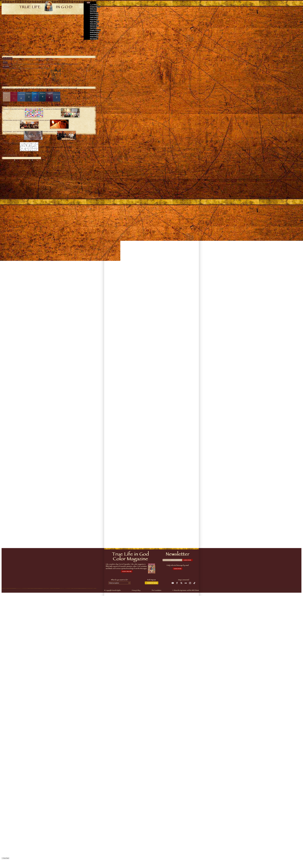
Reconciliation (138, 366)
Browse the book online (13, 664)
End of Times (14, 643)
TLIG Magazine (11, 707)
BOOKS (6, 658)
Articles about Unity (124, 520)
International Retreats (13, 679)
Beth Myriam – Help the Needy (15, 684)
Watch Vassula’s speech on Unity (151, 448)
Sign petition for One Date (151, 520)
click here (143, 499)
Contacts (10, 713)
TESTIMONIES (8, 696)
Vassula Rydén (11, 701)
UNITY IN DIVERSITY (9, 694)
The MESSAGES (8, 603)
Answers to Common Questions (15, 711)
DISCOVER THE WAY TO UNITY (80, 182)
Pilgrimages (176, 458)
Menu (5, 42)
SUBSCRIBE (178, 568)
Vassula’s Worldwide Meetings (15, 675)
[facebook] (177, 583)
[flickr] (186, 583)
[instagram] (190, 583)
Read (12, 609)
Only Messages (15, 323)
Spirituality (13, 613)
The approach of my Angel (14, 703)
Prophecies (13, 647)
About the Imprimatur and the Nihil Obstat (186, 590)
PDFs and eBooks (12, 662)
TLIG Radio (10, 705)
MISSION (7, 673)
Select (9, 620)
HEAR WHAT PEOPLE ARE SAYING (81, 229)
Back (13, 618)
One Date (126, 458)
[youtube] (173, 583)
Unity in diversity (15, 639)
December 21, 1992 (132, 495)
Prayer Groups (163, 458)
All (6, 323)
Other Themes (14, 652)
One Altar (164, 366)
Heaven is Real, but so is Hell (14, 669)
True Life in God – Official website (17, 725)
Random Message (15, 630)
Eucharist (13, 649)
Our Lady (13, 641)
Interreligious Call (12, 686)
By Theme (10, 637)
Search (12, 632)
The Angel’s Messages (16, 624)
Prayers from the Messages (17, 628)
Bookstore (10, 660)
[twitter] (181, 583)
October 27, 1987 (181, 411)
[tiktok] (194, 583)
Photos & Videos (12, 709)
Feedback (192, 536)
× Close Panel (5, 721)
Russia (12, 645)
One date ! (151, 356)
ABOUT (6, 699)
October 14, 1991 (131, 488)
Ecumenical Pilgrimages (13, 677)
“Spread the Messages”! (13, 688)
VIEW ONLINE (127, 571)
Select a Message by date (11, 329)
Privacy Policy (136, 590)
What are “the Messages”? (17, 607)
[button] (12, 737)
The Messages (11, 605)
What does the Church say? (17, 615)
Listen (12, 611)
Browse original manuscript (14, 667)
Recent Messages (15, 626)
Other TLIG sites (11, 716)
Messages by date (15, 622)
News (186, 520)
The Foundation (156, 590)
